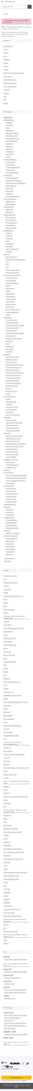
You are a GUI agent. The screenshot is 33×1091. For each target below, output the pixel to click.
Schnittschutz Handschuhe (14, 367)
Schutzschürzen (10, 483)
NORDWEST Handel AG (10, 831)
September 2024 (8, 977)
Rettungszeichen (11, 549)
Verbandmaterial (11, 296)
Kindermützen (10, 191)
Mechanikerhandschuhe (13, 357)
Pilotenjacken (10, 130)
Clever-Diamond (8, 631)
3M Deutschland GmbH (10, 576)
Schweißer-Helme (11, 499)
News (5, 56)
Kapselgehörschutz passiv (14, 438)
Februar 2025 (7, 971)
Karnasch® (6, 758)
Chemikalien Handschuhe (13, 383)
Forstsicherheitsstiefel (12, 173)
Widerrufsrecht (8, 76)
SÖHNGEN (6, 864)
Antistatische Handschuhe (14, 375)
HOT (4, 739)
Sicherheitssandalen (12, 320)
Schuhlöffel (9, 352)
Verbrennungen (10, 302)
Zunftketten (9, 252)
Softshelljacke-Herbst (12, 136)
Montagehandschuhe (12, 359)
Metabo (5, 802)
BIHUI (5, 606)
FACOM (5, 672)
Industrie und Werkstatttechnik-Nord (14, 754)
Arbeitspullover (10, 151)
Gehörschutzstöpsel (12, 449)
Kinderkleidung (8, 175)
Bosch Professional (9, 609)
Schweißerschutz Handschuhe (15, 373)
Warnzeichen (10, 554)
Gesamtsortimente (10, 558)
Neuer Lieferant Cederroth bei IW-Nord (16, 961)
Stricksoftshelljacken (12, 141)
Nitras (5, 824)
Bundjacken (9, 123)
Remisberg (6, 844)
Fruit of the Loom (8, 692)
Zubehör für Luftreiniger (13, 533)
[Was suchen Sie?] (30, 7)
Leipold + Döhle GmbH (10, 776)
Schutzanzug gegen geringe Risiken (16, 475)
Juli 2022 (6, 998)
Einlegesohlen (10, 346)
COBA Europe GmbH (9, 638)
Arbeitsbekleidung (9, 120)
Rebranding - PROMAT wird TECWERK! (16, 974)
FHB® (5, 685)
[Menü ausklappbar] (2, 1)
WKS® (5, 942)
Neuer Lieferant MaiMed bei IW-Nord (15, 994)
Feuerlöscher (10, 509)
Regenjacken (9, 212)
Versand (6, 70)
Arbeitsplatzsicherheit (10, 504)
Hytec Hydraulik (8, 751)
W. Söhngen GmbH (9, 914)
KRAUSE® (6, 764)
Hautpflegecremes (11, 467)
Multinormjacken (11, 204)
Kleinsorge (6, 761)
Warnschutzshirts (11, 225)
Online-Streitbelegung (10, 86)
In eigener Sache (8, 1014)
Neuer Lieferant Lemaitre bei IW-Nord (15, 992)
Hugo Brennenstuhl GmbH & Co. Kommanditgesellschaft (13, 743)
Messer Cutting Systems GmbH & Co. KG (15, 798)
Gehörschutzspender (12, 452)
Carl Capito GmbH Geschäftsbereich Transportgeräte (14, 617)
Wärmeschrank (10, 307)
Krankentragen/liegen (12, 283)
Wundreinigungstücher (13, 312)
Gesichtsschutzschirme (13, 428)
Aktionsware (8, 561)
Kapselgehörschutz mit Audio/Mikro (17, 444)
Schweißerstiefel (11, 336)
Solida (5, 867)
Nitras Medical (7, 827)
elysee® (5, 668)
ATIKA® (5, 593)
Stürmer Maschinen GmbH (11, 878)
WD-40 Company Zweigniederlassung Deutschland (14, 922)
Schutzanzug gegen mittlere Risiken (17, 478)
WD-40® (6, 926)
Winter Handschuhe (12, 391)
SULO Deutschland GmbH (11, 881)
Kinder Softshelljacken (12, 178)
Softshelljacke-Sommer (13, 138)
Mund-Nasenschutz (12, 257)
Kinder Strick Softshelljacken (14, 180)
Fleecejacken (9, 125)
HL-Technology (7, 732)
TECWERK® (6, 894)
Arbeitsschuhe (7, 317)
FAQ (4, 100)
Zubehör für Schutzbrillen (14, 430)
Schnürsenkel (10, 349)
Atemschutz (7, 254)
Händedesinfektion (11, 523)
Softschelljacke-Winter (12, 133)
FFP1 (7, 262)
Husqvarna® (7, 748)
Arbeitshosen (10, 146)
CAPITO (5, 613)
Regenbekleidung (8, 207)
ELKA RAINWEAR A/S (9, 662)
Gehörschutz (7, 433)
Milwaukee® (7, 805)
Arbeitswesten (10, 154)
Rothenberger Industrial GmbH (13, 851)
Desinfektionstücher (12, 525)
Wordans (6, 945)
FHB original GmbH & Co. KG (12, 682)
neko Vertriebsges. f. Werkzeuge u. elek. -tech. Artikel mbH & (16, 813)
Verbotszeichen (10, 552)
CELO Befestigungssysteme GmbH (13, 628)
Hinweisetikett (10, 544)
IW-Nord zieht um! (9, 986)
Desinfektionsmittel (9, 517)
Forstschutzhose (11, 165)
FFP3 (7, 267)
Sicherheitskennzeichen (10, 536)
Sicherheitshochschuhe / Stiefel (15, 325)
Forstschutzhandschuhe (13, 167)
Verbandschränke (11, 299)
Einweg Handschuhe (12, 386)
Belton (5, 599)
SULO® (5, 884)
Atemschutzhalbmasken (13, 270)
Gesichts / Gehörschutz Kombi (15, 446)
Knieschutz (6, 470)
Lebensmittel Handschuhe (14, 378)
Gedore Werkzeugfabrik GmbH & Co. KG (15, 702)
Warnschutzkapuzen (12, 223)
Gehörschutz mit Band (12, 454)
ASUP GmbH (7, 589)
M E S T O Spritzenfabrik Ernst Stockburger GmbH (12, 784)
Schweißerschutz (8, 486)
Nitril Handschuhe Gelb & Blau (15, 365)
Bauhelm (8, 399)
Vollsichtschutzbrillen (12, 425)
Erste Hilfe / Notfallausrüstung (12, 275)
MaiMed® (6, 788)
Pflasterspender (10, 288)
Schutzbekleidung (8, 473)
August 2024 (7, 983)
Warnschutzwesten (11, 228)
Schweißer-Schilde (11, 496)
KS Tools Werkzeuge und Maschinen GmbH (14, 769)
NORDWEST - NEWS (9, 1034)
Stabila (5, 871)
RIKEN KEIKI (7, 847)
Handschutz (7, 354)
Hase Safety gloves (9, 719)
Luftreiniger (7, 531)
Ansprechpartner (8, 46)
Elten (5, 665)
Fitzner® (6, 689)
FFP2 (7, 265)
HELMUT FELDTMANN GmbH (12, 725)
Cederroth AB (7, 625)
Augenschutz (7, 417)
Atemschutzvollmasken (13, 273)
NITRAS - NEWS (8, 1040)
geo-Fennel (6, 705)
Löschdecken (10, 512)
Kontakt (5, 103)
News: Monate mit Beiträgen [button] (10, 1071)
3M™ (5, 579)
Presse (5, 49)
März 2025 (6, 959)
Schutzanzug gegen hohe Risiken (16, 481)
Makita (5, 792)
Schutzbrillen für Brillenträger (15, 423)
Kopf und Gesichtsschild (13, 415)
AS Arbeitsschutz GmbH (10, 583)
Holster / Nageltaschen (13, 249)
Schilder (8, 291)
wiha (4, 930)
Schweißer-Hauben (11, 502)
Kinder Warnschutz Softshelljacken (16, 183)
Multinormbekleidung (10, 199)
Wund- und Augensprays (13, 309)
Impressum (6, 90)
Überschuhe (9, 341)
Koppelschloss (10, 244)
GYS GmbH (6, 712)
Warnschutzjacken (11, 220)
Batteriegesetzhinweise (10, 83)
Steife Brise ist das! (10, 1000)
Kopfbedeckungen (11, 402)
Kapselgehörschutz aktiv (13, 441)
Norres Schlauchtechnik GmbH (12, 834)
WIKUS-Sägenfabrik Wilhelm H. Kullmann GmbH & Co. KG (16, 937)
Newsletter (6, 59)
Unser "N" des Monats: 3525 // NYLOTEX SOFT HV (15, 967)
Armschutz (9, 388)
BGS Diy (5, 603)
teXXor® (6, 898)
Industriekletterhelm (12, 409)
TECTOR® (6, 891)
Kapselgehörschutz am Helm (14, 436)
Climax (5, 635)
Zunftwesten (9, 238)
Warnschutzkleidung (9, 215)
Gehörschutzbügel (11, 457)
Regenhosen (9, 209)
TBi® (5, 888)
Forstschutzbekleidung (10, 159)
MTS (4, 808)
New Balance (7, 817)
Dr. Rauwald (7, 652)
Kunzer (5, 773)
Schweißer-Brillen (11, 488)
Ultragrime (6, 901)
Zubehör (8, 157)
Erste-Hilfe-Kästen (11, 280)
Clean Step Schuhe (11, 330)
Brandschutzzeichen (12, 538)
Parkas (8, 128)
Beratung (6, 93)
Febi (4, 675)
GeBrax (5, 699)
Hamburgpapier (8, 715)
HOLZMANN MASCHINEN (11, 736)
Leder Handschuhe (11, 362)
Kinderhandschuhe (12, 186)
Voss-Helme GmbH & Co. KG (12, 911)
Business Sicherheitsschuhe (14, 338)
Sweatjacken (9, 144)
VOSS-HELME (7, 908)
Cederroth (6, 621)
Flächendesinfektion (12, 520)
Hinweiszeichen (10, 546)
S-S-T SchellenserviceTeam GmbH (13, 854)
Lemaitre (6, 780)
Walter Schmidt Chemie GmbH (12, 918)
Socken (8, 344)
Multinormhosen (11, 201)
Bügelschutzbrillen (11, 420)
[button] (24, 2)
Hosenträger (9, 246)
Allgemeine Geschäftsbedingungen (14, 73)
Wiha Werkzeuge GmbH (10, 933)
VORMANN (6, 904)
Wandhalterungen (11, 304)
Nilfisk (5, 820)
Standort (6, 66)
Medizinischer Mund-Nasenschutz (16, 259)
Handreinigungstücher (13, 465)
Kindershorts (10, 194)
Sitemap (6, 63)
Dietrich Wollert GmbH (10, 645)
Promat (5, 841)
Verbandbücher (10, 294)
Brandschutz (7, 507)
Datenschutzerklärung (10, 80)
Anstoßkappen (10, 412)
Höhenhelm (9, 404)
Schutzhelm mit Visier (12, 407)
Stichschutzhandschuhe (13, 370)
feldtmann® (7, 678)
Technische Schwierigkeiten (12, 980)
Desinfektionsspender (12, 528)
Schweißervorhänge (12, 494)
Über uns (6, 53)
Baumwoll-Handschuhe (13, 380)
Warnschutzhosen (11, 217)
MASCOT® (6, 795)
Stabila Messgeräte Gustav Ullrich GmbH (15, 874)
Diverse (5, 648)
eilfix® (5, 658)
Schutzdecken (10, 515)
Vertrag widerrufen (16, 1079)
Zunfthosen (9, 236)
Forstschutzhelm (11, 170)
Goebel (5, 709)
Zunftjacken (9, 233)
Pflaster (8, 286)
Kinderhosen (10, 188)
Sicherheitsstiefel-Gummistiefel (15, 333)
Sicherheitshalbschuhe (13, 323)
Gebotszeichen (10, 541)
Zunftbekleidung (8, 230)
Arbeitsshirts (10, 149)
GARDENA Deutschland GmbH (12, 695)
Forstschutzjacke (11, 162)
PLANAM (6, 837)
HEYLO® (6, 729)
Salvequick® (7, 857)
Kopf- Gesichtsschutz (9, 396)
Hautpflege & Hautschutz (11, 459)
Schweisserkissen (11, 491)
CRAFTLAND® (7, 642)
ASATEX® (6, 586)
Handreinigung (10, 462)
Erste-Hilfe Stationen (12, 278)
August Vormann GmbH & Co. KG (13, 596)
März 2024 (6, 989)
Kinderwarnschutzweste (13, 196)
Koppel (8, 241)
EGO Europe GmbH (9, 655)
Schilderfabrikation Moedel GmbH (13, 861)
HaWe (5, 722)
